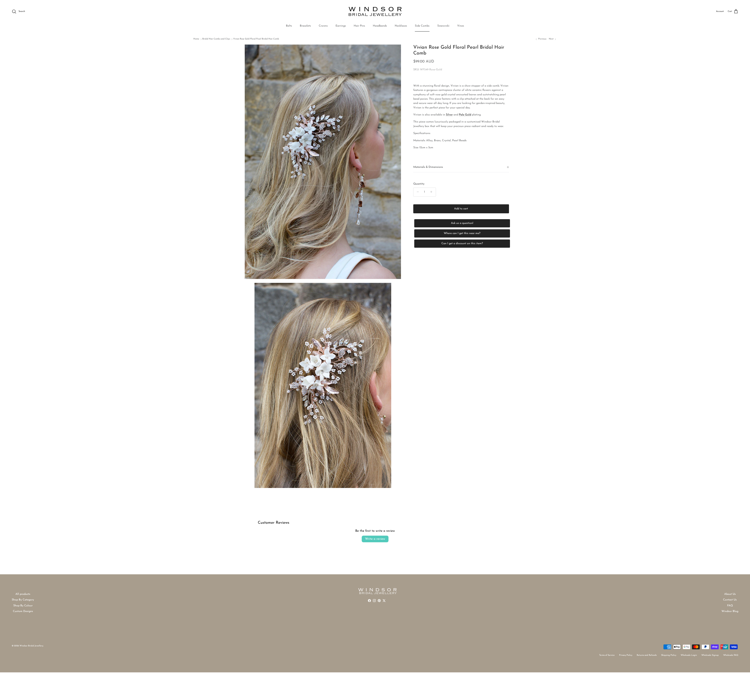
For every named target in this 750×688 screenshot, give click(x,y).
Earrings (341, 25)
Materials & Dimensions (428, 167)
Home (196, 39)
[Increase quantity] (432, 192)
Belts (289, 25)
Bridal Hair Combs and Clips (216, 39)
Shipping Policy (668, 655)
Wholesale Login (689, 655)
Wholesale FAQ (730, 655)
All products (22, 594)
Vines (460, 25)
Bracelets (305, 25)
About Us (730, 594)
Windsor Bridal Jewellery (31, 646)
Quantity (418, 183)
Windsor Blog (729, 611)
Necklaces (401, 25)
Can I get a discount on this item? (462, 243)
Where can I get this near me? (462, 233)
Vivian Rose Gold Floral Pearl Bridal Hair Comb (256, 39)
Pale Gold (465, 114)
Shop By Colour (23, 605)
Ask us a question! (462, 223)
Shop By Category (23, 599)
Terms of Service (607, 655)
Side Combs (422, 25)
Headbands (380, 25)
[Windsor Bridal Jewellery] (375, 11)
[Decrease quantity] (416, 192)
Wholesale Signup (710, 655)
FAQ (730, 605)
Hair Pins (359, 25)
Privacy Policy (625, 655)
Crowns (323, 25)
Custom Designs (23, 611)
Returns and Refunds (647, 655)
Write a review (375, 539)
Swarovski (443, 25)
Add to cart (461, 208)
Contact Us (730, 599)
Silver (449, 114)
